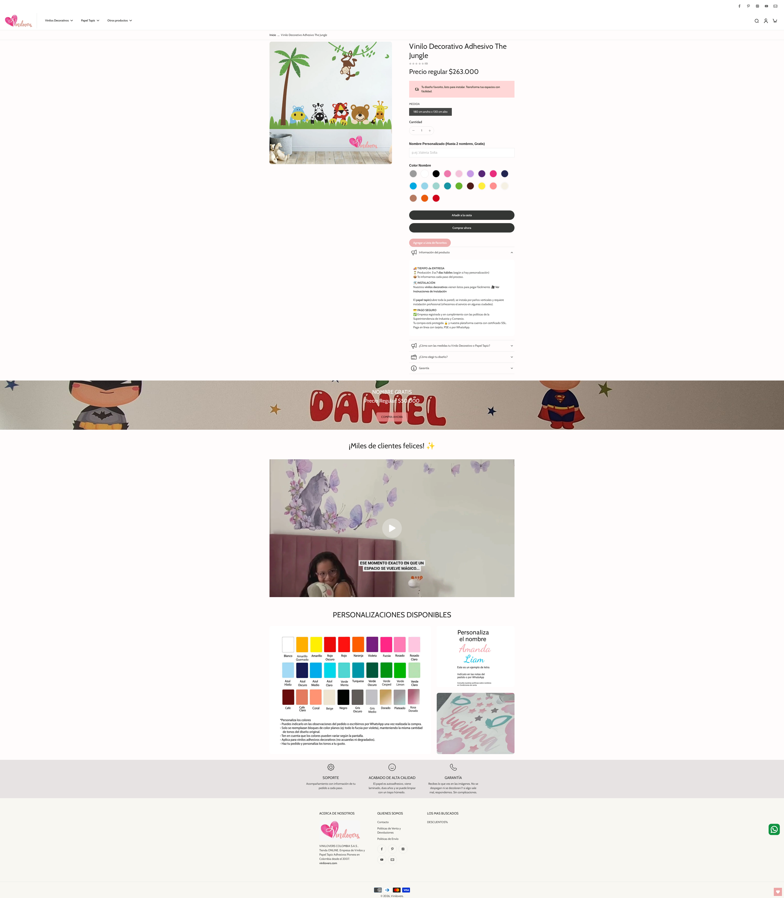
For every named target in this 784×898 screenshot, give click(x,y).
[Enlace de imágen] (475, 656)
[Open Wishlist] (778, 892)
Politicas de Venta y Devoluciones (389, 830)
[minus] (413, 130)
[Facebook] (739, 6)
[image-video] (392, 528)
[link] (392, 417)
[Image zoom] (331, 103)
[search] (756, 21)
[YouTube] (766, 6)
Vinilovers (397, 896)
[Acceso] (765, 20)
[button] (461, 215)
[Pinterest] (748, 6)
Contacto (383, 822)
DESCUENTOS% (437, 822)
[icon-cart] (774, 21)
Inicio (273, 35)
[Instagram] (757, 6)
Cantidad (415, 122)
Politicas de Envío (388, 839)
